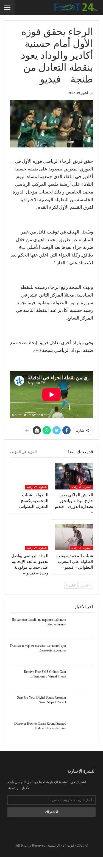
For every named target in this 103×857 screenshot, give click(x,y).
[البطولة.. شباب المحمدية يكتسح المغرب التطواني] (29, 476)
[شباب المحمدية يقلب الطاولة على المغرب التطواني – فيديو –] (74, 537)
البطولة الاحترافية (81, 487)
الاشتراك (51, 812)
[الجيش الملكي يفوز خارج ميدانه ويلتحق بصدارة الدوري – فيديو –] (74, 476)
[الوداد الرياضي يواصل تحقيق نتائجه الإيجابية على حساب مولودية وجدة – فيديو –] (29, 537)
